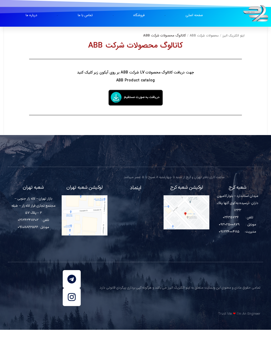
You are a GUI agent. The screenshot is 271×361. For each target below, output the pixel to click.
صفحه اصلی (194, 15)
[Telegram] (72, 279)
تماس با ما (85, 15)
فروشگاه (138, 15)
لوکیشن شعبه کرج (186, 187)
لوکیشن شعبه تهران (84, 187)
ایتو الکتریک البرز (234, 35)
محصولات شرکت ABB (204, 35)
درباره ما (31, 15)
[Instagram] (72, 297)
